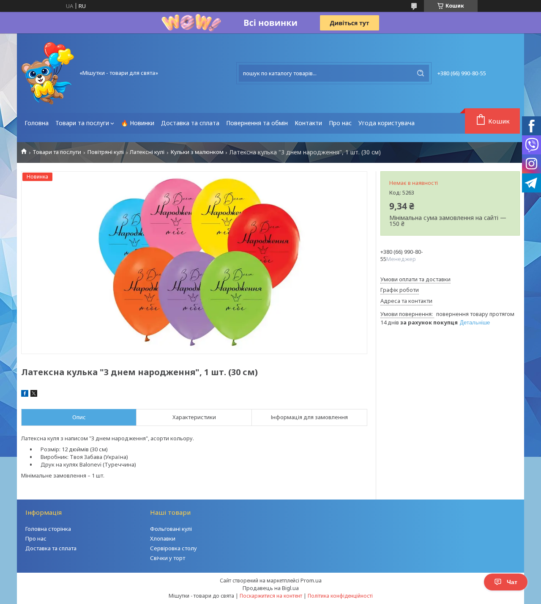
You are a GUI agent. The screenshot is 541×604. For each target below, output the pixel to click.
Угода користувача (386, 123)
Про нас (340, 123)
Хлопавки (162, 538)
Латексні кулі (147, 152)
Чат (512, 582)
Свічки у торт (167, 558)
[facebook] (24, 394)
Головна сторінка (48, 529)
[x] (33, 394)
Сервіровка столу (173, 548)
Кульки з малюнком (197, 152)
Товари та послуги (82, 123)
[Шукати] (420, 73)
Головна (37, 123)
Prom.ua (311, 580)
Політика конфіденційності (340, 595)
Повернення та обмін (257, 123)
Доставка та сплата (190, 123)
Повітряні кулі (105, 152)
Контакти (308, 123)
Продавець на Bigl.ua (271, 588)
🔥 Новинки (137, 123)
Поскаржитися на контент (271, 595)
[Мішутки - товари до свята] (47, 73)
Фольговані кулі (171, 529)
